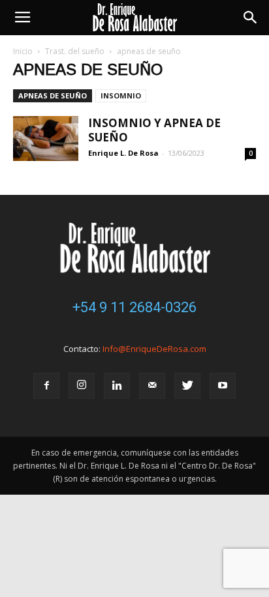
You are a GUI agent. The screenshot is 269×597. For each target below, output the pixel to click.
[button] (250, 17)
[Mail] (152, 386)
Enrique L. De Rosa (123, 153)
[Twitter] (187, 386)
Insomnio (121, 95)
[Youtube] (223, 386)
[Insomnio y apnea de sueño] (45, 138)
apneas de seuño (52, 95)
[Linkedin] (117, 386)
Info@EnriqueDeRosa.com (154, 349)
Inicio (23, 51)
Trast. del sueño (74, 51)
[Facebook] (46, 386)
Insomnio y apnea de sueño (154, 130)
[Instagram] (82, 386)
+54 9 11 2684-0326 (134, 307)
